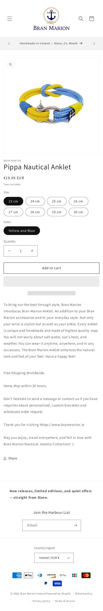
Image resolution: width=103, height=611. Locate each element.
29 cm (57, 212)
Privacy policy (41, 601)
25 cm (57, 201)
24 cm (35, 201)
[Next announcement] (94, 43)
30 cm (78, 212)
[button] (51, 281)
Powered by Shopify (58, 593)
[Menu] (9, 18)
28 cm (35, 212)
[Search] (81, 18)
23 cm (13, 201)
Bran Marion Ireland (33, 593)
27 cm (13, 212)
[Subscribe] (75, 525)
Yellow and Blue (22, 230)
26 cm (78, 201)
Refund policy (83, 593)
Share (12, 458)
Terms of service (65, 601)
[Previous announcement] (9, 43)
